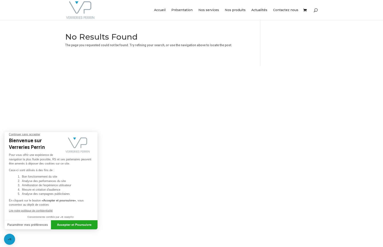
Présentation (182, 10)
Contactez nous (285, 10)
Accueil (160, 10)
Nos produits (235, 10)
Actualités (259, 10)
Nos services (208, 10)
